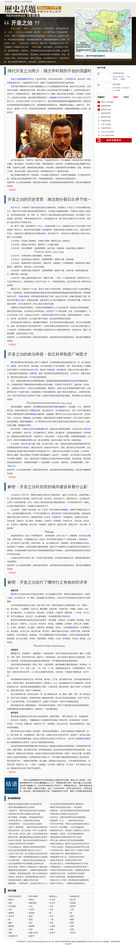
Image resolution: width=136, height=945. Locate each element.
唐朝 (38, 94)
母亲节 (73, 933)
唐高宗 (75, 381)
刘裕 (50, 315)
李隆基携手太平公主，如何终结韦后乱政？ (68, 857)
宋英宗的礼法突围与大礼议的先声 (64, 814)
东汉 (12, 207)
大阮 (31, 906)
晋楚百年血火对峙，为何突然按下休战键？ (68, 873)
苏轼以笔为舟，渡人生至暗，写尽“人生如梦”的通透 (27, 830)
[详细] (123, 79)
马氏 (83, 219)
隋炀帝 (54, 97)
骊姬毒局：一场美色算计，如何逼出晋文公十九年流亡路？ (27, 883)
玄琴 (51, 909)
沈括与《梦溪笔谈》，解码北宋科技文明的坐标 (27, 827)
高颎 (34, 47)
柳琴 (72, 916)
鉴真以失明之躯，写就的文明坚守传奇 (66, 860)
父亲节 (52, 933)
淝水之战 (19, 300)
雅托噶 (32, 913)
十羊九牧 (14, 701)
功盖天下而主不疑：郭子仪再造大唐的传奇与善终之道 (27, 854)
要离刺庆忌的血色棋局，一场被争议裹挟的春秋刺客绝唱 (27, 870)
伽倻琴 (11, 913)
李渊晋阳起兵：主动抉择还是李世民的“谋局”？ (69, 867)
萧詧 (60, 418)
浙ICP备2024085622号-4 (94, 941)
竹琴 (51, 916)
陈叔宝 (26, 447)
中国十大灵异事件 (107, 102)
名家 (31, 929)
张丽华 (82, 444)
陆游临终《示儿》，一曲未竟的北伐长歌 (67, 820)
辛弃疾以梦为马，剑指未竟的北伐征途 (24, 820)
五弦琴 (32, 909)
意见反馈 (68, 944)
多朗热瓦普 (74, 896)
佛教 (40, 330)
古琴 (72, 909)
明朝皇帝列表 (106, 106)
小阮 (10, 909)
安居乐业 (19, 32)
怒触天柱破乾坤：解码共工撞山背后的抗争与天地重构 (69, 844)
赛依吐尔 (53, 896)
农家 (72, 929)
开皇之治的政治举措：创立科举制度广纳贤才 (47, 354)
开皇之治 (14, 28)
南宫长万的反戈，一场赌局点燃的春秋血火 (68, 883)
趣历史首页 (9, 2)
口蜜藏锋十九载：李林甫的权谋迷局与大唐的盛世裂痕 (27, 857)
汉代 (70, 594)
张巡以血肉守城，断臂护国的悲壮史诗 (66, 854)
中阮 (51, 906)
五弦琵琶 (12, 906)
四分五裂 (46, 207)
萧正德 (60, 396)
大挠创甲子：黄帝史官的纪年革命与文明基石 (27, 811)
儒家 (10, 933)
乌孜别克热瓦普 (14, 896)
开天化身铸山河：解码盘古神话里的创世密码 (27, 847)
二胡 (51, 919)
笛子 (31, 923)
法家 (51, 929)
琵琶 (31, 919)
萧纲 (33, 410)
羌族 (29, 270)
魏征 (71, 627)
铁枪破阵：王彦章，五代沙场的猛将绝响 (67, 834)
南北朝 (22, 43)
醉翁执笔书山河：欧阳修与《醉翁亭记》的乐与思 (69, 830)
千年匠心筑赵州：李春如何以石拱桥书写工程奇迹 (69, 847)
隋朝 (26, 28)
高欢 (24, 396)
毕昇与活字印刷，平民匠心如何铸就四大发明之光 (69, 824)
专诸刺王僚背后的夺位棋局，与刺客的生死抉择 (69, 870)
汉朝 (25, 282)
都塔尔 (11, 900)
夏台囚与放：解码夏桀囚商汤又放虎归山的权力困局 (27, 837)
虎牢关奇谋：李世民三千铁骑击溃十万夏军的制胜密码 (27, 867)
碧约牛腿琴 (33, 896)
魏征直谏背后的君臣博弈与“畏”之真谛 (65, 837)
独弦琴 (73, 906)
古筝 (51, 923)
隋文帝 (34, 28)
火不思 (52, 900)
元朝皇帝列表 (106, 128)
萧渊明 (41, 429)
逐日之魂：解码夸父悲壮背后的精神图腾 (67, 840)
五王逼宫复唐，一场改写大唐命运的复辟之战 (27, 860)
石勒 (79, 248)
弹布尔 (32, 900)
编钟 (10, 923)
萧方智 (88, 429)
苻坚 (75, 296)
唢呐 (72, 919)
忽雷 (10, 903)
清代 (71, 720)
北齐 (31, 429)
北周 (12, 86)
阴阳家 (11, 926)
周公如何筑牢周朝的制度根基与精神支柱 (67, 804)
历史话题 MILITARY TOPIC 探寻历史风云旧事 (32, 9)
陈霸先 (34, 414)
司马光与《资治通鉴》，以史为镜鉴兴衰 (67, 827)
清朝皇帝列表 (106, 117)
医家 (72, 923)
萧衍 (57, 407)
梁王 (29, 425)
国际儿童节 (33, 933)
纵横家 (32, 926)
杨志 (72, 86)
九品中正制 (33, 370)
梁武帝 (52, 407)
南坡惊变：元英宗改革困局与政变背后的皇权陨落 (69, 811)
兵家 (10, 929)
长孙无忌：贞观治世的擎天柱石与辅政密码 (68, 817)
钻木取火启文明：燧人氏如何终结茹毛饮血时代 (27, 840)
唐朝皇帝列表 (106, 109)
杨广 (34, 444)
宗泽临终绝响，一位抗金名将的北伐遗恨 (25, 824)
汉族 (63, 215)
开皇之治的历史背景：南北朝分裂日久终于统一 (49, 199)
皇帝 (11, 399)
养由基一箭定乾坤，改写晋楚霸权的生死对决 (27, 877)
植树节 (32, 936)
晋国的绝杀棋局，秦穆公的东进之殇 (23, 880)
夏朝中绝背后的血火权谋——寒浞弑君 (66, 807)
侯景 (71, 392)
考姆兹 (73, 903)
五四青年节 (13, 936)
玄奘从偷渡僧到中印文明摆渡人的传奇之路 (26, 863)
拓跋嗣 (47, 307)
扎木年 (52, 903)
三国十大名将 (106, 124)
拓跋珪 (43, 300)
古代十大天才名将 (107, 132)
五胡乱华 (22, 296)
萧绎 (16, 414)
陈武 (61, 433)
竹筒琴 (11, 916)
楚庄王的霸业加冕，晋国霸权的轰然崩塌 (67, 877)
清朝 (55, 709)
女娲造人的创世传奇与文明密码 (21, 844)
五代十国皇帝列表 (107, 135)
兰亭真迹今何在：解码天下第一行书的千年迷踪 (69, 850)
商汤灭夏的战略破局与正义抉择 (21, 807)
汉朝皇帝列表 (106, 121)
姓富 (65, 462)
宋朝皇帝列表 (106, 113)
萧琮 (31, 440)
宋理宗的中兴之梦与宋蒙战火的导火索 (24, 814)
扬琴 (31, 916)
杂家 (72, 926)
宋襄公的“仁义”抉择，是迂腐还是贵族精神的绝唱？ (69, 880)
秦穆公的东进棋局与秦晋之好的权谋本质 (25, 804)
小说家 (52, 926)
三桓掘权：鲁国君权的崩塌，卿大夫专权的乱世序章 (27, 873)
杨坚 (46, 32)
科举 (49, 370)
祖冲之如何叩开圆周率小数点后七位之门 (25, 850)
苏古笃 (73, 900)
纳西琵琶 (32, 903)
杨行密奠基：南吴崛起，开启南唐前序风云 (26, 817)
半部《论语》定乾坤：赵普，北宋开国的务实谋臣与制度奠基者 (27, 834)
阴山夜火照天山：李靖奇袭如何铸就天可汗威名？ (69, 863)
